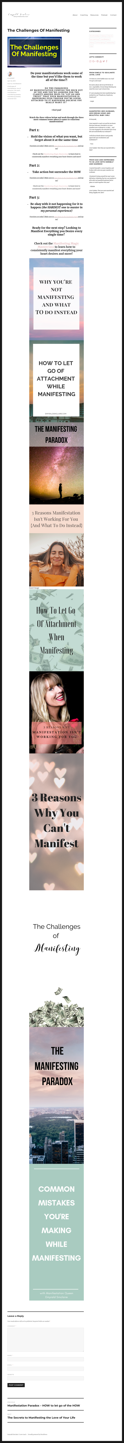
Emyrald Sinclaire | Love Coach (16, 1434)
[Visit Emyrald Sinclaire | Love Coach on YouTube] (101, 62)
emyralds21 (10, 78)
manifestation (16, 83)
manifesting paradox (14, 94)
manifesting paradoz (14, 96)
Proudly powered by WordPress (37, 1434)
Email (10, 1365)
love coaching (94, 39)
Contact (113, 15)
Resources (94, 15)
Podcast (104, 15)
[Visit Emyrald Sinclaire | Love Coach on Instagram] (90, 62)
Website (10, 1374)
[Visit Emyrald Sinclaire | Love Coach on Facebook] (106, 62)
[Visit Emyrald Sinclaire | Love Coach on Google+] (94, 62)
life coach (17, 90)
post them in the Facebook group (66, 146)
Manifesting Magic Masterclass (55, 154)
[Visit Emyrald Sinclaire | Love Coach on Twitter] (104, 62)
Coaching (84, 15)
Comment (11, 1326)
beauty (104, 36)
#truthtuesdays (95, 36)
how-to (9, 83)
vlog (91, 46)
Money (92, 42)
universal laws (11, 98)
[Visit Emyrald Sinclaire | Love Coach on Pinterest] (97, 62)
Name (10, 1355)
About (75, 15)
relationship (110, 42)
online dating (100, 42)
